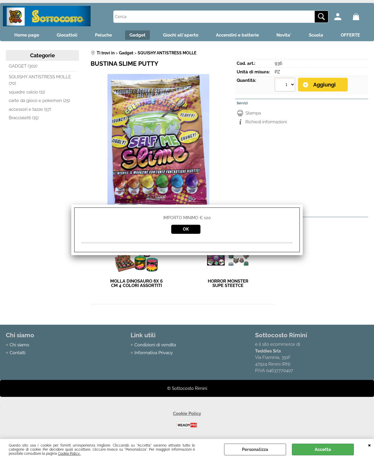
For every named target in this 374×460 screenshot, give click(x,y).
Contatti (17, 352)
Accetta (323, 449)
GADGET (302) (23, 66)
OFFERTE (350, 35)
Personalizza (255, 449)
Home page (26, 35)
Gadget (137, 35)
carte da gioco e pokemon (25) (39, 100)
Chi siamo (19, 344)
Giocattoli (67, 35)
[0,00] (360, 16)
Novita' (283, 35)
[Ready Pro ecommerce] (187, 425)
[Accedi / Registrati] (342, 16)
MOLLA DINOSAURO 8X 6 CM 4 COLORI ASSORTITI (136, 283)
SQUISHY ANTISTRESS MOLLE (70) (40, 80)
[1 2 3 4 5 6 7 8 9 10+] (286, 85)
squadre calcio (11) (27, 92)
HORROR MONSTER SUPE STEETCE (228, 283)
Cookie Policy (69, 454)
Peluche (103, 35)
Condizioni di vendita (155, 344)
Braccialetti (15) (24, 117)
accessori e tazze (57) (30, 109)
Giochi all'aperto (180, 35)
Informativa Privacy (153, 352)
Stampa (253, 113)
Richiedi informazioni (266, 121)
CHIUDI (369, 445)
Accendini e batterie (237, 35)
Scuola (316, 35)
